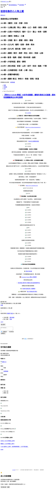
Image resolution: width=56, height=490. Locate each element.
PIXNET (17, 469)
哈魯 (2, 305)
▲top (2, 321)
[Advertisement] (8, 459)
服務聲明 (42, 469)
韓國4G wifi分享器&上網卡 (7, 443)
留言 (12, 313)
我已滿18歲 (3, 487)
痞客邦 (8, 313)
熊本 (11, 319)
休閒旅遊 (12, 82)
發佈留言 (3, 333)
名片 (5, 88)
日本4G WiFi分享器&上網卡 (8, 440)
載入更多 (3, 324)
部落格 (5, 87)
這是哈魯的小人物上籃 (12, 11)
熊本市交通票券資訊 (33, 141)
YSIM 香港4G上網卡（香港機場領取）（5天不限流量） (15, 446)
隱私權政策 (36, 469)
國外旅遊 (12, 317)
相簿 (5, 85)
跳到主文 (3, 15)
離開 (8, 487)
